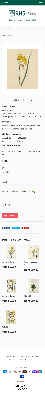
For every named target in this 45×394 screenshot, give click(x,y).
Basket (40, 2)
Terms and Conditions (31, 356)
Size (3, 178)
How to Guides (13, 359)
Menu (6, 2)
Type (3, 168)
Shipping (32, 359)
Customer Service (18, 356)
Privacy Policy (23, 359)
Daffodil (11, 29)
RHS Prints (24, 367)
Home (3, 29)
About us (8, 356)
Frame (4, 188)
